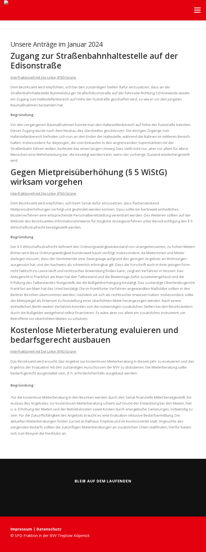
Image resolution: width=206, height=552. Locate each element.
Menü (197, 10)
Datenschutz (48, 529)
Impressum (21, 529)
